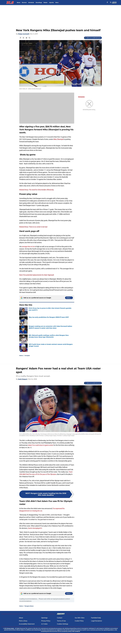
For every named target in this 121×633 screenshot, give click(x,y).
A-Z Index (44, 624)
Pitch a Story (23, 621)
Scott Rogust (22, 379)
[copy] (29, 38)
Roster (45, 2)
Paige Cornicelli (23, 34)
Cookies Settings (62, 624)
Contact (59, 618)
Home (21, 355)
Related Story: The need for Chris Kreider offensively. (36, 190)
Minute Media (10, 628)
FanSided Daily (96, 618)
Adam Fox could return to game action (40, 445)
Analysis (27, 355)
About (21, 618)
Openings (44, 618)
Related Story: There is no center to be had (33, 227)
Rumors (24, 2)
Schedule (31, 2)
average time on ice (28, 246)
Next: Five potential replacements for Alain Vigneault (36, 275)
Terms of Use (61, 621)
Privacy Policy (45, 621)
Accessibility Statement (27, 624)
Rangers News (29, 606)
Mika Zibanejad (58, 139)
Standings (39, 2)
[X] (110, 2)
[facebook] (107, 2)
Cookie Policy (79, 621)
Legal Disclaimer (96, 621)
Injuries (51, 2)
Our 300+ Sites (79, 618)
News (18, 2)
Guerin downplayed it (35, 528)
